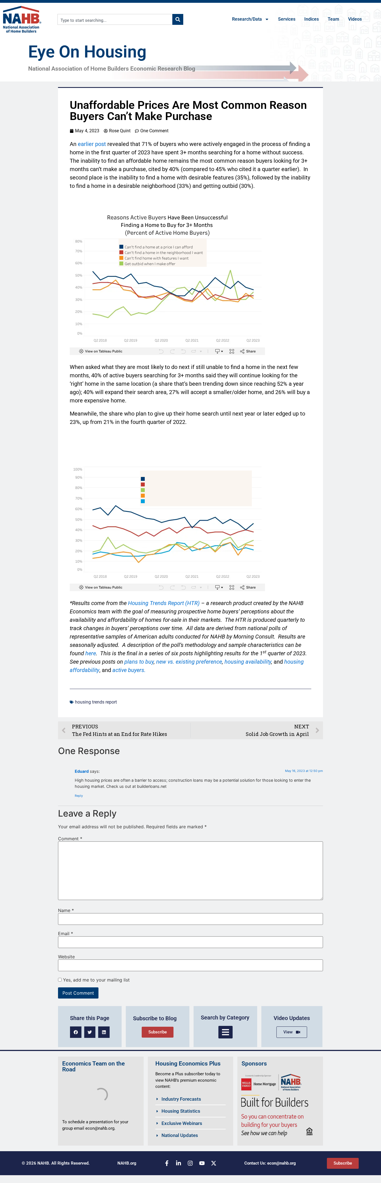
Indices (311, 19)
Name (66, 910)
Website (66, 956)
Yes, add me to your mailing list (96, 980)
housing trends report (96, 702)
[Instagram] (190, 1163)
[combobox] (115, 19)
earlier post (92, 144)
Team (333, 19)
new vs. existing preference (189, 661)
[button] (75, 1032)
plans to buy (139, 661)
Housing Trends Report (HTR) (164, 603)
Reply (79, 796)
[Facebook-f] (167, 1163)
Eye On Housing (87, 52)
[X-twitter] (213, 1163)
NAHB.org (126, 1163)
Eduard (82, 771)
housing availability (248, 661)
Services (286, 19)
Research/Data (247, 19)
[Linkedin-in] (178, 1163)
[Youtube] (202, 1163)
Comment (70, 838)
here (90, 653)
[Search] (177, 19)
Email (65, 933)
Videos (355, 19)
